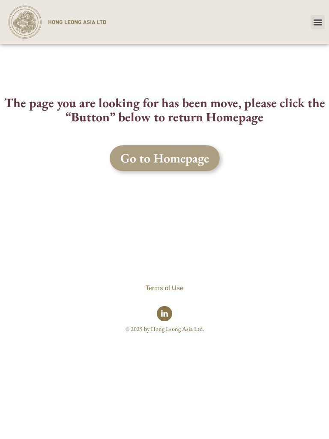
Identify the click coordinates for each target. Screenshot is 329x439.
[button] (318, 22)
